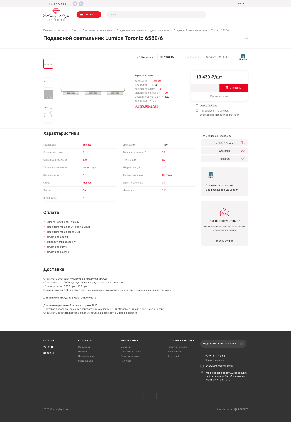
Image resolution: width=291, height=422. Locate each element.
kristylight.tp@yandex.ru (219, 365)
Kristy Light (173, 356)
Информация (129, 340)
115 (164, 190)
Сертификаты (85, 361)
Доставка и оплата (131, 351)
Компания (85, 340)
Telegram (224, 158)
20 (166, 92)
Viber (145, 396)
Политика (126, 361)
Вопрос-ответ (175, 351)
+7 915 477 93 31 (57, 3)
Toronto (156, 80)
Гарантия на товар (130, 356)
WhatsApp (224, 150)
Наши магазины (86, 356)
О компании (84, 347)
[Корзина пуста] (242, 14)
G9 (154, 100)
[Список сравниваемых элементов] (217, 14)
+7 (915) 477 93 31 (224, 142)
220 (164, 167)
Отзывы (82, 351)
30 (163, 182)
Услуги (48, 347)
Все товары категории (219, 185)
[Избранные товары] (229, 14)
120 (167, 96)
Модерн (87, 182)
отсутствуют (90, 167)
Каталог (49, 340)
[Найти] (202, 14)
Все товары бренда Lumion (222, 189)
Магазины (126, 347)
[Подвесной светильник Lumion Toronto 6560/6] (93, 88)
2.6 (84, 190)
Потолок (167, 175)
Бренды (48, 353)
